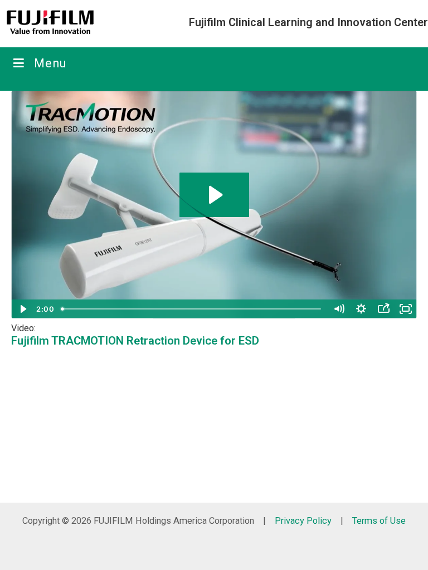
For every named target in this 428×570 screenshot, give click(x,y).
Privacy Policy (303, 520)
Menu (50, 63)
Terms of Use (379, 520)
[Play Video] (22, 308)
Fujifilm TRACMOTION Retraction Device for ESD (135, 340)
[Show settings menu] (361, 308)
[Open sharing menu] (383, 308)
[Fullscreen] (406, 308)
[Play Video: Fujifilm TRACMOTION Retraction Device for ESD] (214, 195)
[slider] (192, 308)
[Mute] (339, 308)
